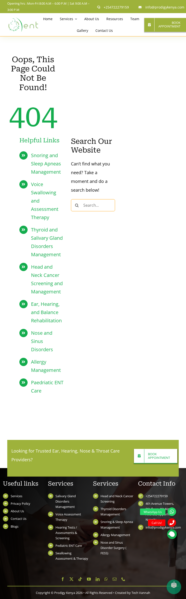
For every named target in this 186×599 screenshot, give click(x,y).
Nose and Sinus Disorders (42, 341)
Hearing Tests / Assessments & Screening (66, 532)
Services (16, 496)
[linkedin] (98, 579)
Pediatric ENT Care (68, 545)
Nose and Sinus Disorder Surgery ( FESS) (113, 547)
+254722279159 (157, 496)
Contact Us (18, 518)
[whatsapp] (106, 579)
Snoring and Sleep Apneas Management (46, 163)
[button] (172, 534)
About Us (17, 511)
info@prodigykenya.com (163, 527)
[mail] (114, 579)
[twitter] (71, 579)
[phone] (123, 579)
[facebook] (63, 579)
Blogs (14, 526)
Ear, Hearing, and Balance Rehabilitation (46, 312)
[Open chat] (174, 587)
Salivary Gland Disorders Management (65, 501)
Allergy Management (115, 535)
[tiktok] (80, 579)
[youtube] (89, 579)
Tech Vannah (141, 592)
